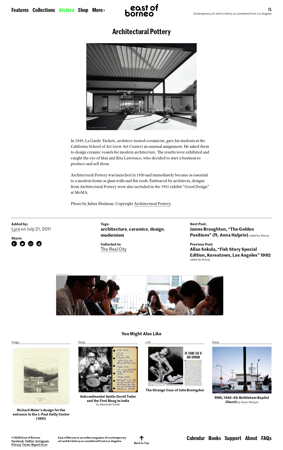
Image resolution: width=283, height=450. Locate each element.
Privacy (16, 444)
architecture (114, 229)
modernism (112, 235)
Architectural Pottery (152, 203)
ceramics (138, 229)
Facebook (17, 441)
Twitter (29, 441)
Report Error (39, 444)
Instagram (42, 441)
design (157, 229)
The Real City (114, 249)
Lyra (15, 229)
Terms (26, 444)
